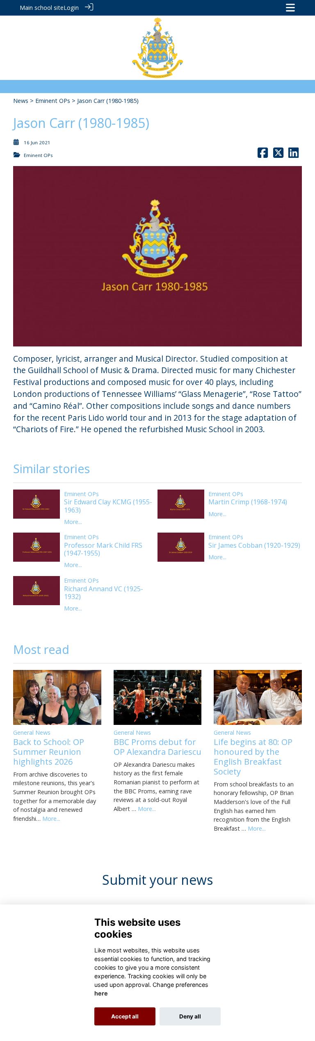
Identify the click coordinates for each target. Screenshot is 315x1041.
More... (73, 522)
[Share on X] (278, 155)
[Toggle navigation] (290, 7)
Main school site (42, 7)
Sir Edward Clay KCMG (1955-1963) (108, 505)
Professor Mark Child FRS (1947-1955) (103, 549)
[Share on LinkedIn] (293, 155)
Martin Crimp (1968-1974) (247, 501)
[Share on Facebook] (263, 155)
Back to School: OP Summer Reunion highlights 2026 (48, 751)
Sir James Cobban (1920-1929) (254, 545)
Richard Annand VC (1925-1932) (103, 592)
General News (31, 732)
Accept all (125, 1016)
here (101, 993)
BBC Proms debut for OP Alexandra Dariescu (157, 746)
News (20, 101)
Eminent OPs (52, 101)
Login (71, 7)
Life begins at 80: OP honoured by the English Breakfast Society (253, 756)
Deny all (190, 1016)
